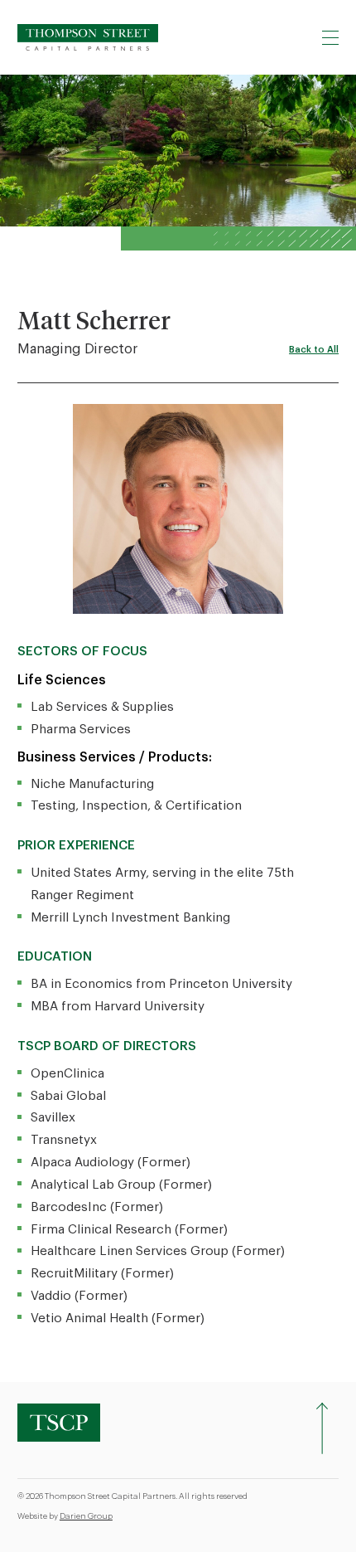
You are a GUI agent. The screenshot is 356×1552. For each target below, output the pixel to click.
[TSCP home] (87, 37)
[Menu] (330, 37)
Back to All (314, 349)
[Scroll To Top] (322, 1428)
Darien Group (86, 1516)
